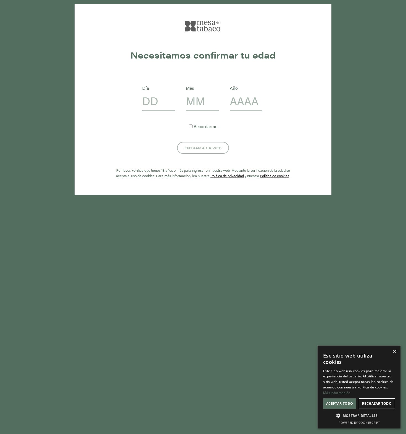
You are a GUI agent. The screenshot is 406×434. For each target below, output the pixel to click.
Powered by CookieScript (359, 422)
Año (234, 88)
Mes (190, 88)
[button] (359, 415)
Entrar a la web (203, 147)
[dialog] (359, 387)
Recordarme (205, 126)
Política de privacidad (227, 175)
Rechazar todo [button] (377, 403)
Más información (336, 392)
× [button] (394, 352)
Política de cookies (274, 175)
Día (145, 88)
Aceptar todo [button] (339, 403)
